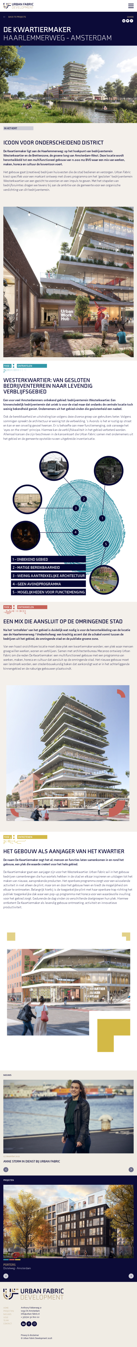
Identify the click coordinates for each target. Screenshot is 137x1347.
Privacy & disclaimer (30, 1335)
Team (6, 1321)
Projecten (8, 1311)
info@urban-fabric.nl (30, 1314)
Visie (5, 1318)
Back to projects (17, 17)
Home (6, 1308)
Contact (7, 1324)
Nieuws (7, 1314)
